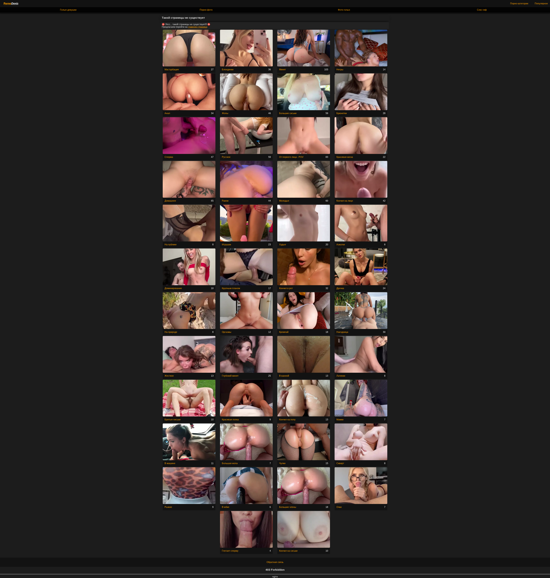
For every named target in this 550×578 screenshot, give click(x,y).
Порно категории (519, 3)
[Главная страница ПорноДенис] (10, 3)
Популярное (541, 3)
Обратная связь (275, 562)
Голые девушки (68, 10)
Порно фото (206, 10)
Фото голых (344, 10)
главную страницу (197, 27)
